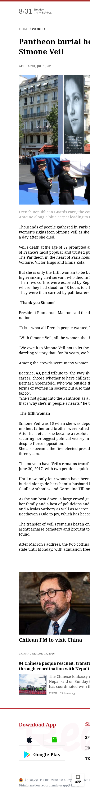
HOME (24, 29)
